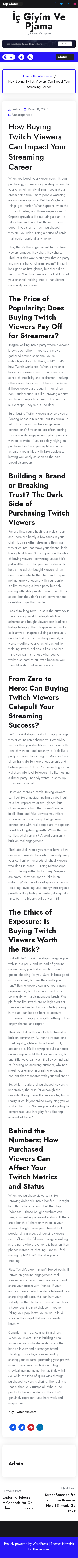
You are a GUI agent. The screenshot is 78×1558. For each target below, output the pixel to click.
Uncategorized (43, 76)
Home (25, 76)
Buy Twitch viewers (22, 1412)
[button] (12, 4)
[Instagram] (74, 4)
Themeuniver (41, 1549)
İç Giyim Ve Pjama (39, 21)
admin (15, 1463)
